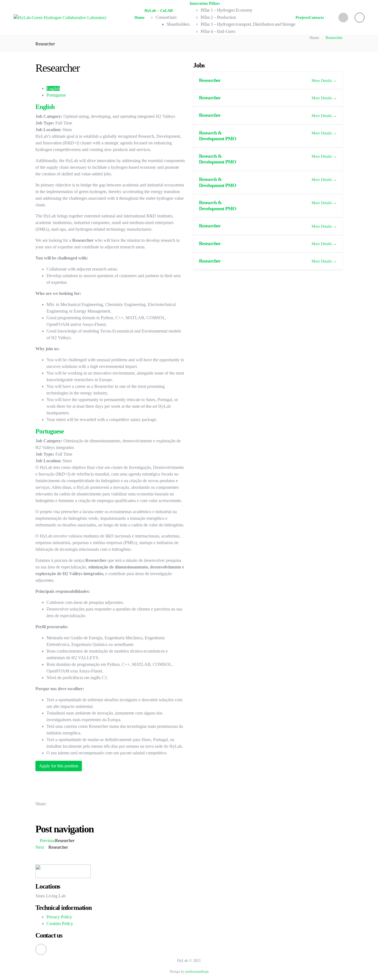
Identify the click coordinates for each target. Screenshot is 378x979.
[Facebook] (53, 803)
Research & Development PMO (217, 136)
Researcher (210, 80)
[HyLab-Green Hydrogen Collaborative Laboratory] (60, 17)
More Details (322, 81)
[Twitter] (61, 803)
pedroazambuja (197, 971)
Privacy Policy (59, 917)
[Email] (75, 803)
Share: (40, 803)
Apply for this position (58, 766)
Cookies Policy (59, 923)
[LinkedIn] (68, 803)
